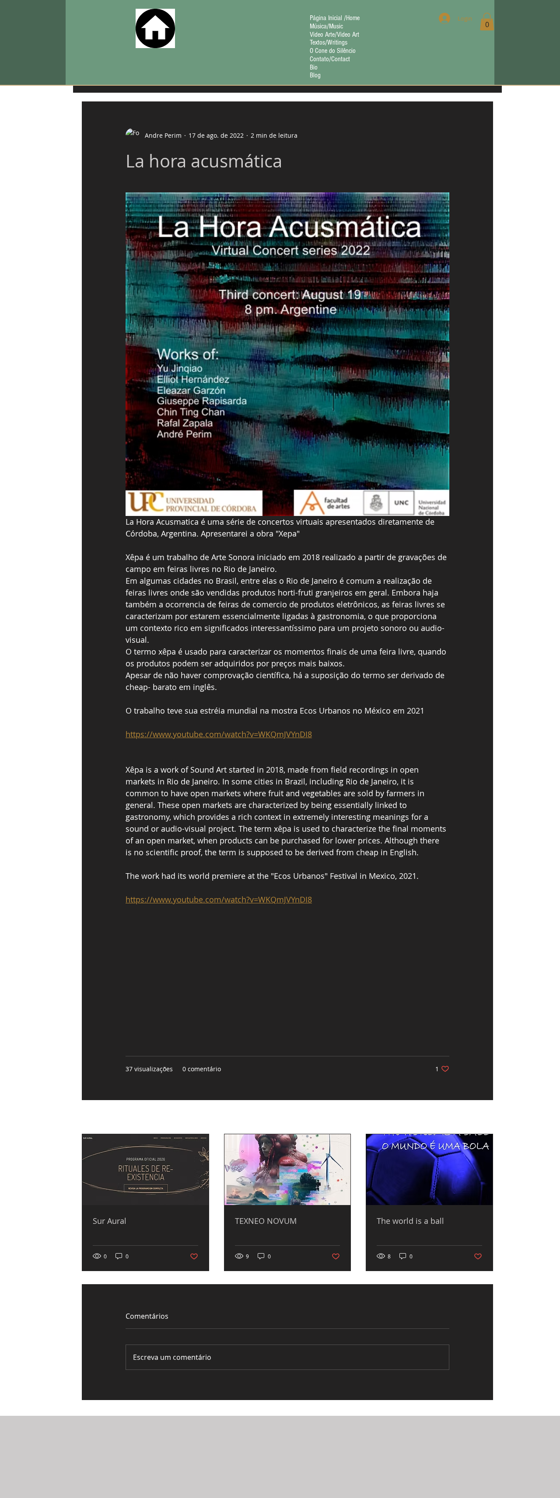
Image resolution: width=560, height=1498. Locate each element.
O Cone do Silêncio (333, 51)
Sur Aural (109, 1221)
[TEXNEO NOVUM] (287, 1169)
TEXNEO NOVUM (266, 1221)
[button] (487, 22)
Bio (314, 67)
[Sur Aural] (145, 1169)
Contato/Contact (330, 59)
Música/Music (326, 26)
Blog (315, 75)
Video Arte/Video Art (334, 35)
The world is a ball (410, 1221)
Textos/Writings (328, 42)
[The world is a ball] (429, 1169)
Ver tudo (480, 1118)
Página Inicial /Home (335, 18)
